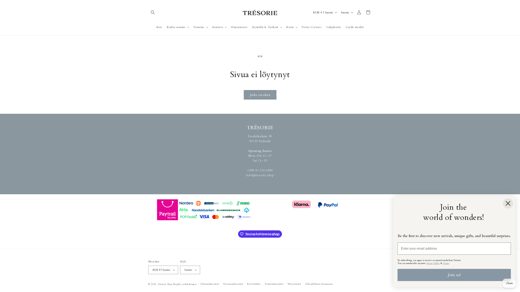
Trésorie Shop (165, 284)
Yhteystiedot (294, 284)
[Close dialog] (508, 203)
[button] (152, 12)
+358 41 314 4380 (260, 170)
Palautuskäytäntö (210, 284)
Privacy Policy (433, 263)
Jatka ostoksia (260, 95)
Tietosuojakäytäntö (233, 284)
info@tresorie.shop (260, 175)
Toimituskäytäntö (274, 284)
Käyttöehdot (254, 284)
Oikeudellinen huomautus (319, 284)
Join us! (454, 275)
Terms (446, 263)
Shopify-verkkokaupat (185, 284)
